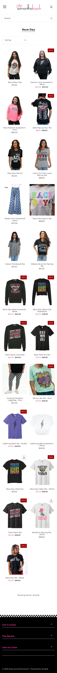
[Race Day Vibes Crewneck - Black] (14, 290)
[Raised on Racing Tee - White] (42, 513)
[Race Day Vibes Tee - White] (42, 470)
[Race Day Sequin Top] (42, 200)
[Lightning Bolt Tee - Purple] (14, 425)
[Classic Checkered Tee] (14, 245)
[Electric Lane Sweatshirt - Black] (42, 63)
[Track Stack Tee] (14, 513)
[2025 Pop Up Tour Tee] (42, 109)
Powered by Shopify (39, 669)
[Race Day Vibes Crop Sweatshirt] (42, 290)
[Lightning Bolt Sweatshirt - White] (42, 425)
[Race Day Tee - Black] (14, 559)
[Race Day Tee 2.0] (14, 154)
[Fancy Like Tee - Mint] (42, 379)
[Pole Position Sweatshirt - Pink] (14, 109)
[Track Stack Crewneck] (14, 336)
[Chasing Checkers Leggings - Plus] (14, 379)
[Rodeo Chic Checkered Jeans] (14, 200)
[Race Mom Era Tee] (42, 336)
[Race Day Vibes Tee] (14, 470)
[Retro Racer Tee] (14, 63)
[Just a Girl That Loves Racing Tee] (42, 154)
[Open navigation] (4, 6)
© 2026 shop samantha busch (15, 669)
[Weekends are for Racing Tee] (42, 245)
